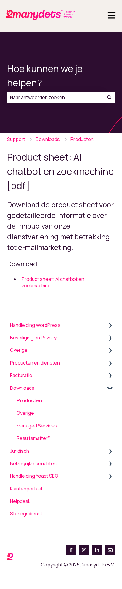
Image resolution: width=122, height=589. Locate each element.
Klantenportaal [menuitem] (26, 488)
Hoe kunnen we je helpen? (45, 75)
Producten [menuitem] (29, 400)
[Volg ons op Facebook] (71, 550)
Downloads (48, 139)
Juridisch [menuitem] (19, 451)
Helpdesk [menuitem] (20, 501)
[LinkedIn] (97, 550)
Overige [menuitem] (19, 350)
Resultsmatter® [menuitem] (34, 438)
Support (16, 139)
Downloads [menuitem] (22, 388)
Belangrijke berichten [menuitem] (33, 463)
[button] (110, 325)
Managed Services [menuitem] (37, 425)
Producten (82, 139)
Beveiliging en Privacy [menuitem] (33, 337)
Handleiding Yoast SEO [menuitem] (34, 476)
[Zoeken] (109, 97)
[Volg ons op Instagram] (84, 550)
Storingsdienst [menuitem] (26, 513)
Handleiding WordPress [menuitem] (35, 325)
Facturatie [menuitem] (21, 375)
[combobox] (55, 97)
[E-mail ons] (110, 550)
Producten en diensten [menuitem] (35, 363)
